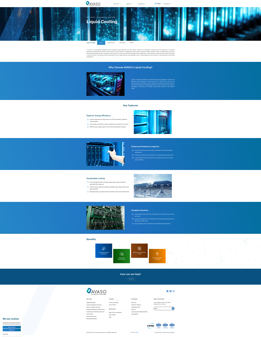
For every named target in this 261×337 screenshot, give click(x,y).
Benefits (132, 42)
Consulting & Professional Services (95, 311)
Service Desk (89, 314)
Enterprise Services (102, 17)
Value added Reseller (91, 318)
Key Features (122, 42)
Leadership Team (135, 307)
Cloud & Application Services (93, 304)
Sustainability (134, 314)
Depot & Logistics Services (93, 307)
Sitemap (172, 332)
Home (88, 17)
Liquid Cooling (111, 17)
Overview (101, 42)
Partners (133, 309)
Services (93, 17)
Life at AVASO (112, 304)
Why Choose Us (111, 42)
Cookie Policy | (166, 332)
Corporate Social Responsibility (139, 311)
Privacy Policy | (159, 332)
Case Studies (112, 314)
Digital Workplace (90, 302)
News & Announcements (115, 312)
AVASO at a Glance (136, 304)
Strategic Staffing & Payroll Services (95, 309)
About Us (133, 302)
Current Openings (113, 302)
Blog (110, 317)
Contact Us (167, 3)
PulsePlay (136, 332)
